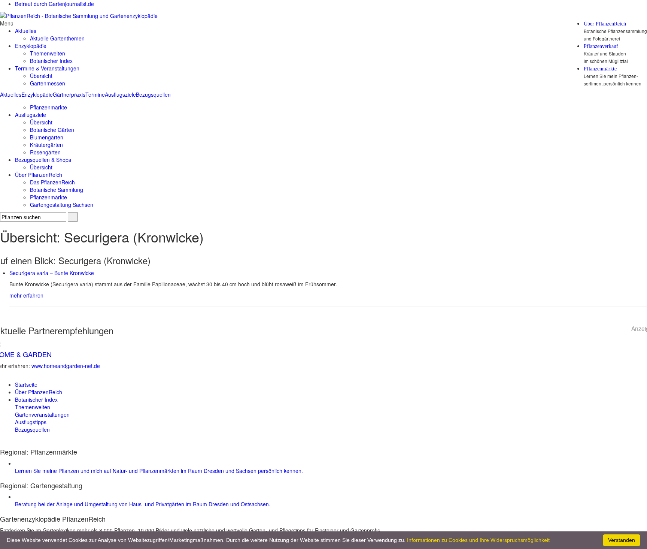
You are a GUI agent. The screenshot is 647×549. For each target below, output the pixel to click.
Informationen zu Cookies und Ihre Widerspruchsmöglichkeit (478, 540)
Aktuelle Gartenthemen (57, 38)
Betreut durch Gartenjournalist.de (54, 3)
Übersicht (41, 75)
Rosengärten (45, 152)
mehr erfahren (26, 295)
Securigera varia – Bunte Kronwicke (51, 273)
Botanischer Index (51, 60)
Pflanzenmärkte (600, 69)
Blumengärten (46, 137)
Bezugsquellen (153, 94)
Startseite (26, 384)
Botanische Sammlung (56, 189)
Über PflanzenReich (605, 24)
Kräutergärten (46, 144)
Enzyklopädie (37, 94)
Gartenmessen (47, 83)
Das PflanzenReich (52, 182)
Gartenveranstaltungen (42, 414)
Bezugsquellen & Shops (43, 159)
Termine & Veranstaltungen (47, 68)
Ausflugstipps (30, 422)
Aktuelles (10, 94)
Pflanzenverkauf (601, 46)
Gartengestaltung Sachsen (61, 204)
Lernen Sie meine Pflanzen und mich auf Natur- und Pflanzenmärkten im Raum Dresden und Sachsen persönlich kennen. (159, 470)
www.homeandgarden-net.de (65, 365)
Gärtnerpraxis (69, 94)
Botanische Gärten (52, 129)
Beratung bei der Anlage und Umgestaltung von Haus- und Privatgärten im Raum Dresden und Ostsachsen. (142, 504)
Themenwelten (47, 53)
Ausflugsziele (120, 94)
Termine (95, 94)
